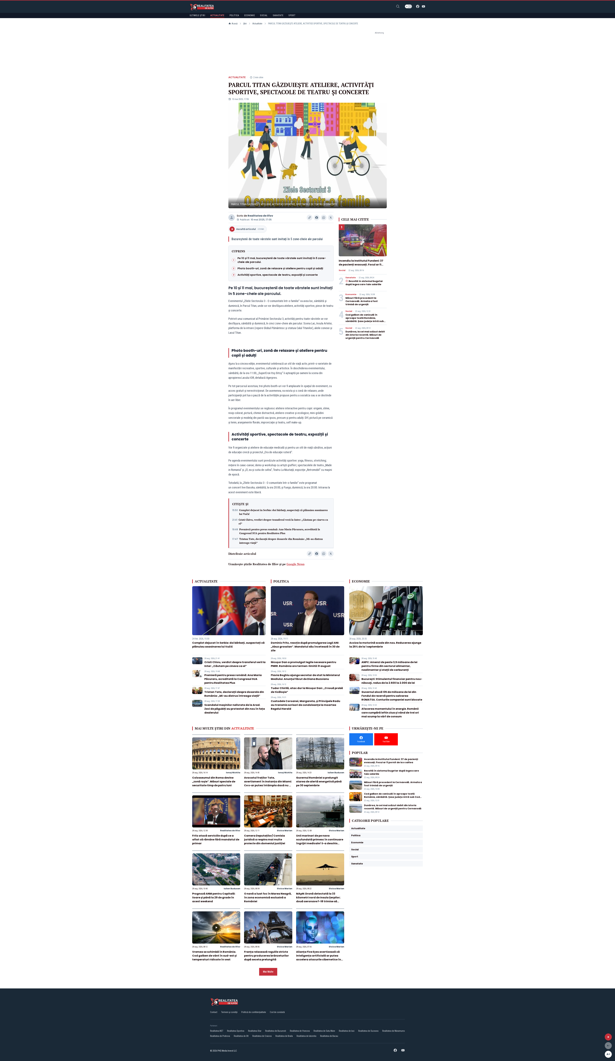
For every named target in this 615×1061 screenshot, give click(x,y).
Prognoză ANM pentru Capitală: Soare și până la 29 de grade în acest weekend (213, 897)
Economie (350, 294)
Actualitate (257, 23)
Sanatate (350, 277)
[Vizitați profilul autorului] (231, 217)
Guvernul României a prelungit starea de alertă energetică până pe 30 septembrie (319, 781)
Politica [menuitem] (234, 15)
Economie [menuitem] (249, 15)
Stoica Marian (284, 830)
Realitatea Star (254, 1031)
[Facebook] (418, 6)
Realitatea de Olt (241, 1036)
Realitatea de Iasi (346, 1031)
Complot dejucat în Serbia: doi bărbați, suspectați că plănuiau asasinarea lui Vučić (283, 512)
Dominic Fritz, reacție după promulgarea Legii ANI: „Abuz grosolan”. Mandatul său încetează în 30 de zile (305, 646)
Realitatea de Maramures (393, 1031)
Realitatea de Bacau (329, 1036)
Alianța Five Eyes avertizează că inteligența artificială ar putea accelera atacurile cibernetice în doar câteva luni (318, 957)
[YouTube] (423, 6)
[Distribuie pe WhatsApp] (324, 217)
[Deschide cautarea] (398, 6)
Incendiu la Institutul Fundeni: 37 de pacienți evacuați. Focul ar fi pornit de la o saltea (361, 264)
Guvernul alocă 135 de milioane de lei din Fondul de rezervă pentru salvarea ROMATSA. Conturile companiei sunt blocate (391, 696)
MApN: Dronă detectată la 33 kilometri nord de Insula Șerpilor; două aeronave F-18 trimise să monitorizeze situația (318, 899)
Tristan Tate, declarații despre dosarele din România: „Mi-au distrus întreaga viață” (281, 541)
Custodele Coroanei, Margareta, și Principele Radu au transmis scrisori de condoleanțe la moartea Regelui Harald (305, 705)
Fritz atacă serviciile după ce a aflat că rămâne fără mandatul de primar (215, 839)
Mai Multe (268, 971)
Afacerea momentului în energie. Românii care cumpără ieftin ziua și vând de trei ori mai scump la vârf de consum (390, 712)
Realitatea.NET (216, 1031)
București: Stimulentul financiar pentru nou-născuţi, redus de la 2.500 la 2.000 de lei (391, 681)
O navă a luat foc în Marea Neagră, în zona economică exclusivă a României (268, 897)
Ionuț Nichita (233, 772)
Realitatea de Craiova (262, 1036)
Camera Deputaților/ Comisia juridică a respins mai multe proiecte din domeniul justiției (264, 839)
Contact (213, 1012)
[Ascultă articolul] (608, 1036)
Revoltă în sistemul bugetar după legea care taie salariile (364, 283)
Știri (245, 23)
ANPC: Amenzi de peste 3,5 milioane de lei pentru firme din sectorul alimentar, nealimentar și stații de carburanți (389, 666)
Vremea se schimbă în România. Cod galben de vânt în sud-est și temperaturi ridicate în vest (214, 955)
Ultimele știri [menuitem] (197, 15)
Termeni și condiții (229, 1012)
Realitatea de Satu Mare (324, 1031)
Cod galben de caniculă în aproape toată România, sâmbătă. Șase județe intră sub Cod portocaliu (364, 319)
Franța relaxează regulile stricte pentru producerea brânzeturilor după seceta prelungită (266, 955)
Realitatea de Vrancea (300, 1031)
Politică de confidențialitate (253, 1012)
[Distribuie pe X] (331, 217)
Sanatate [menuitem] (278, 15)
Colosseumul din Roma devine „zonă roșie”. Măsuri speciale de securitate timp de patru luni (213, 781)
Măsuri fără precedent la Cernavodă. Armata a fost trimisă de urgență (361, 301)
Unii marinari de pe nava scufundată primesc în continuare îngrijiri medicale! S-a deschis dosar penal (319, 841)
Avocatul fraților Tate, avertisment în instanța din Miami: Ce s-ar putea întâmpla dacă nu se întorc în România (268, 783)
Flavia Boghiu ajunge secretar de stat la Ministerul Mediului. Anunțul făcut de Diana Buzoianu (305, 677)
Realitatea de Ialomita (306, 1036)
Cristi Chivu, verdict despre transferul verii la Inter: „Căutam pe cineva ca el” (283, 521)
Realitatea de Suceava (368, 1031)
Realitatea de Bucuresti (275, 1031)
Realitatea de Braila (284, 1036)
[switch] (408, 6)
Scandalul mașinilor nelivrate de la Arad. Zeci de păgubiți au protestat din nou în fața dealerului (234, 708)
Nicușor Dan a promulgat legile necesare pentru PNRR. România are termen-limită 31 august (303, 664)
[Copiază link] (309, 217)
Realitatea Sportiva (235, 1031)
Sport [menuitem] (291, 15)
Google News (295, 564)
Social (342, 270)
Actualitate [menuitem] (217, 15)
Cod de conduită (277, 1012)
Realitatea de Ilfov (260, 216)
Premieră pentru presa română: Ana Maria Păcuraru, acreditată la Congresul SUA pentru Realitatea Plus (279, 531)
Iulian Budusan (336, 772)
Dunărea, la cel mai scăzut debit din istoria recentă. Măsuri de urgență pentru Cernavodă (365, 335)
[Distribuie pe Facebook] (317, 217)
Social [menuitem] (263, 15)
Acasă (235, 23)
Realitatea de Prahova (220, 1036)
